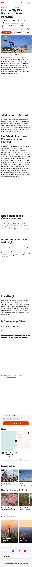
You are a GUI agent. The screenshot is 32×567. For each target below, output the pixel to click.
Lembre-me (17, 423)
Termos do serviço (23, 563)
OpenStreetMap (21, 450)
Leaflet (14, 450)
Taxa (28, 32)
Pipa (28, 29)
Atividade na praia (7, 29)
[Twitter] (19, 551)
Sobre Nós (8, 561)
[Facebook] (13, 551)
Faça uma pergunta (7, 331)
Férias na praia (20, 29)
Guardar (7, 32)
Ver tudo (7, 49)
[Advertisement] (16, 92)
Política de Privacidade (10, 563)
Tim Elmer (16, 54)
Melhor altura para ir (10, 7)
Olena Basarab (11, 377)
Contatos (14, 561)
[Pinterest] (25, 551)
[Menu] (28, 2)
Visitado (18, 32)
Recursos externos (10, 326)
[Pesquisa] (22, 2)
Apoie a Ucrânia (22, 561)
